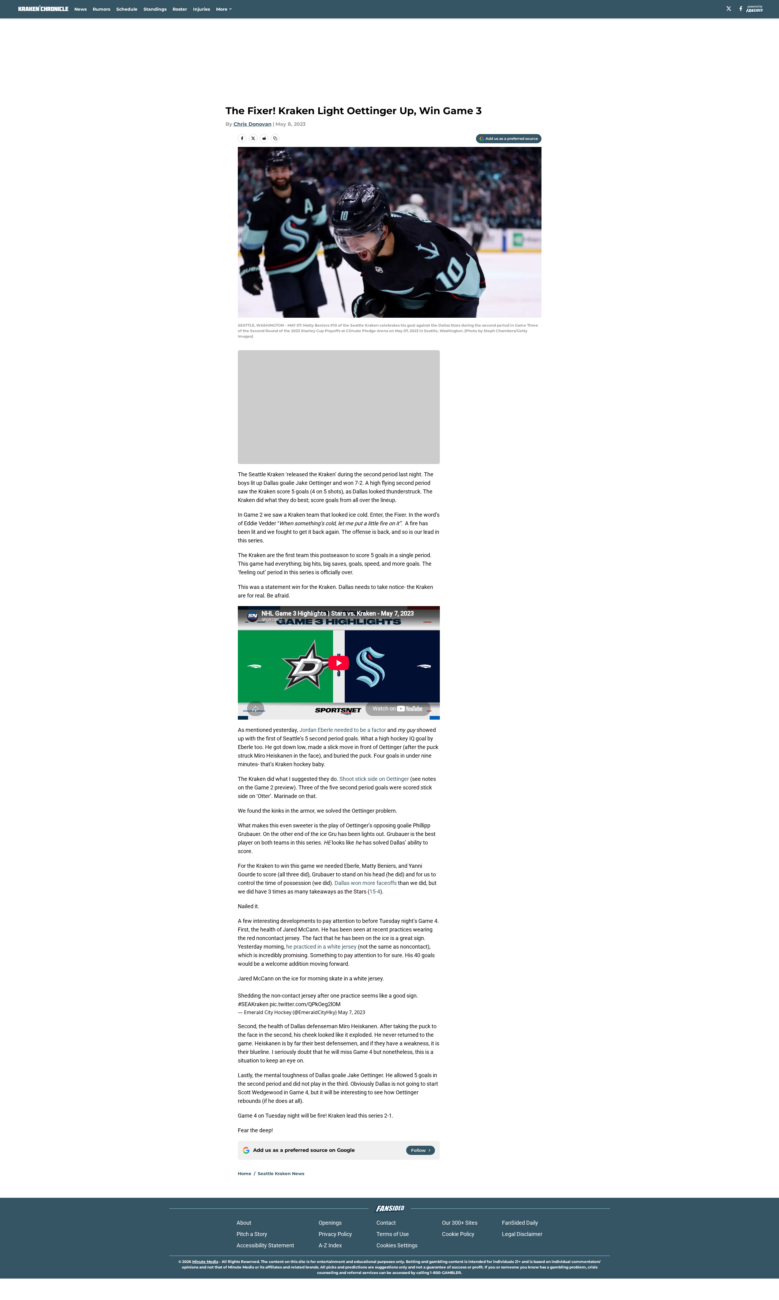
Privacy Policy (335, 1234)
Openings (330, 1222)
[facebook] (741, 8)
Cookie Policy (458, 1234)
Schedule (126, 9)
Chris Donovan (253, 124)
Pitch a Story (252, 1234)
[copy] (275, 138)
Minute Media (205, 1261)
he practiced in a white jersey (321, 946)
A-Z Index (330, 1245)
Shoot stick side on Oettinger (374, 779)
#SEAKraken (253, 1004)
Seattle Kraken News (281, 1173)
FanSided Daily (520, 1222)
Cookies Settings (397, 1245)
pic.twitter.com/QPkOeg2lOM (305, 1004)
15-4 (374, 891)
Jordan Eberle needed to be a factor (342, 730)
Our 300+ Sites (460, 1222)
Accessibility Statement (265, 1245)
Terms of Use (392, 1234)
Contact (386, 1222)
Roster (180, 9)
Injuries (201, 9)
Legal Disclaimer (522, 1234)
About (244, 1222)
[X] (728, 8)
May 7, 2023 (351, 1012)
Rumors (101, 9)
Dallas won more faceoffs (366, 883)
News (80, 9)
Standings (155, 9)
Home (244, 1173)
